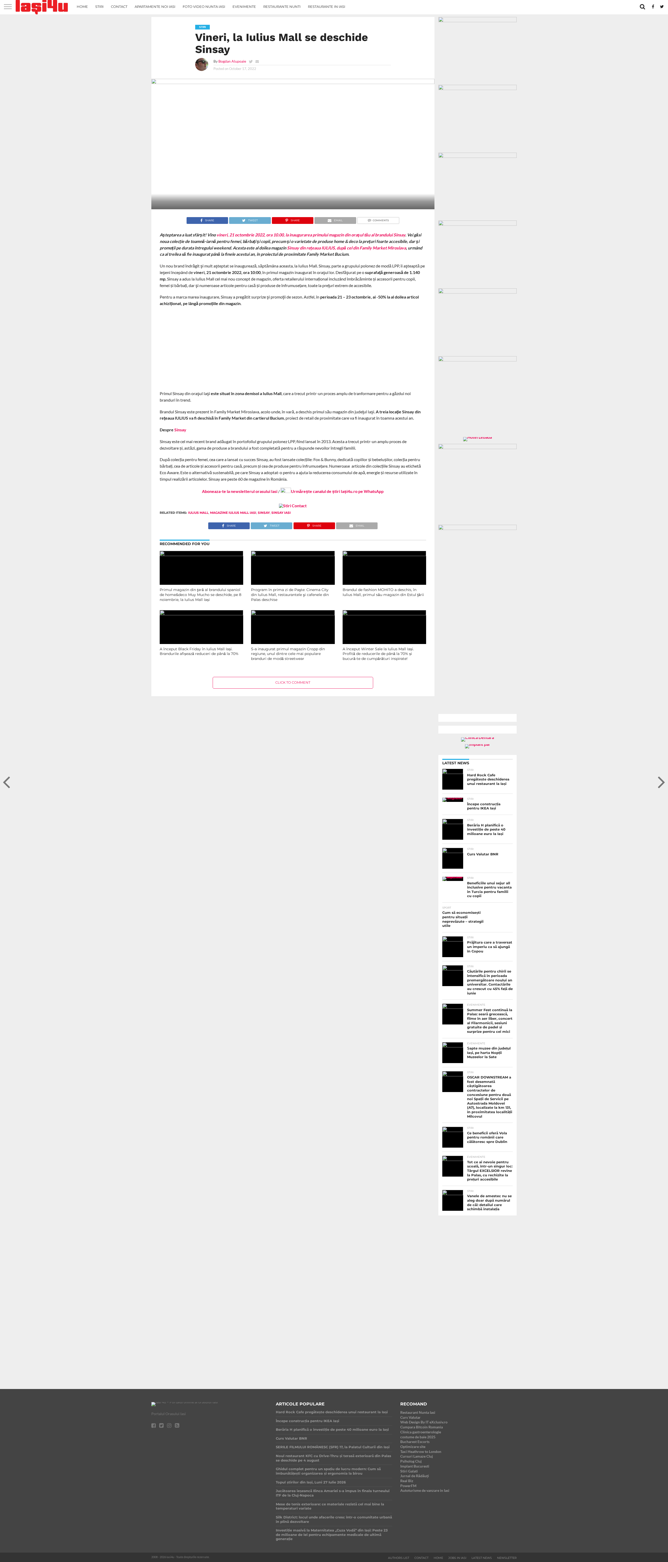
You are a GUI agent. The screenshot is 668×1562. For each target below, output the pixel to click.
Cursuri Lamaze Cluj (416, 1456)
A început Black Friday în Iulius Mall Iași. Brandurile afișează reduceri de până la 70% (199, 651)
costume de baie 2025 (418, 1437)
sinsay (264, 513)
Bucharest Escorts (415, 1441)
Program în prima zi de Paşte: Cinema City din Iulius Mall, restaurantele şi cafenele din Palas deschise (290, 594)
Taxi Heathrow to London (420, 1451)
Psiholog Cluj (411, 1461)
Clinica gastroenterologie (420, 1432)
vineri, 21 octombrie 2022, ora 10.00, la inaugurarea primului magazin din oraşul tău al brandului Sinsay (311, 234)
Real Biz (406, 1480)
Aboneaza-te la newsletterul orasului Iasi (239, 491)
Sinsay (180, 429)
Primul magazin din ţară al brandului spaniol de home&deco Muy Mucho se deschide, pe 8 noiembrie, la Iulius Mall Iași (200, 594)
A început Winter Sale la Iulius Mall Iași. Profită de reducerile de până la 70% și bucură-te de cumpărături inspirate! (378, 654)
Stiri (99, 6)
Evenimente (244, 6)
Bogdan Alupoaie (232, 61)
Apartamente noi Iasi (155, 6)
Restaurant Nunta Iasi (417, 1412)
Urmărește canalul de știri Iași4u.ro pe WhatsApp (337, 491)
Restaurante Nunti (282, 6)
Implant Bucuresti (414, 1466)
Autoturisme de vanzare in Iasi (424, 1490)
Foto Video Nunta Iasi (204, 6)
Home (82, 6)
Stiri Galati (409, 1471)
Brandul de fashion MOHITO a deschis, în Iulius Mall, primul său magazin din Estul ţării (383, 592)
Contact (119, 6)
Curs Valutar (410, 1417)
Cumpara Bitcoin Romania (421, 1427)
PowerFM (408, 1485)
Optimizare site (412, 1446)
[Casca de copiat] (477, 88)
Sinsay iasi (281, 513)
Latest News (482, 1558)
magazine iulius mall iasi (233, 513)
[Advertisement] (293, 348)
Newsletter (507, 1558)
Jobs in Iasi (457, 1558)
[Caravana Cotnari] (293, 505)
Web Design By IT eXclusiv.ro (424, 1422)
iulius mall (198, 513)
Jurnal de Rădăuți (414, 1476)
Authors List (398, 1558)
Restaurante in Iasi (326, 6)
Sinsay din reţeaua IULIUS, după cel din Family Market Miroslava (346, 247)
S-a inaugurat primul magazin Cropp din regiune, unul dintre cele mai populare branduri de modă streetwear (288, 654)
